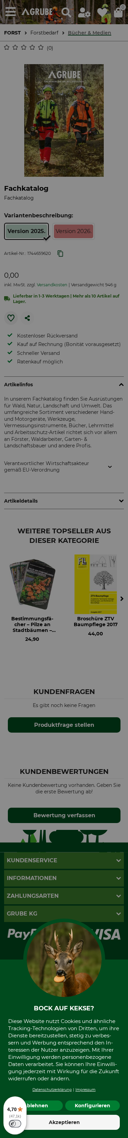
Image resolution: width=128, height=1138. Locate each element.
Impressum (85, 1089)
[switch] (15, 1123)
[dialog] (64, 569)
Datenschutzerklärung (52, 1089)
